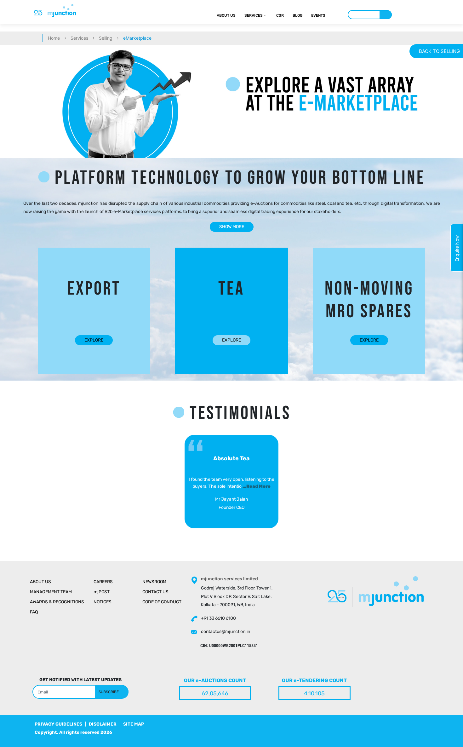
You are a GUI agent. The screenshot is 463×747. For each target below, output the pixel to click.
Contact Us (155, 592)
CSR (280, 15)
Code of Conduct (161, 602)
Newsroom (154, 581)
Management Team (51, 592)
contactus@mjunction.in (225, 631)
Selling (105, 38)
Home (54, 38)
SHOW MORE (231, 226)
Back (439, 51)
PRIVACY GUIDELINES (58, 724)
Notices (102, 602)
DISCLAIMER (103, 724)
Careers (103, 581)
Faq (34, 612)
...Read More (257, 486)
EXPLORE (93, 340)
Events (318, 15)
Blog (297, 15)
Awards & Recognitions (57, 602)
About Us (226, 15)
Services (253, 15)
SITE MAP (133, 724)
